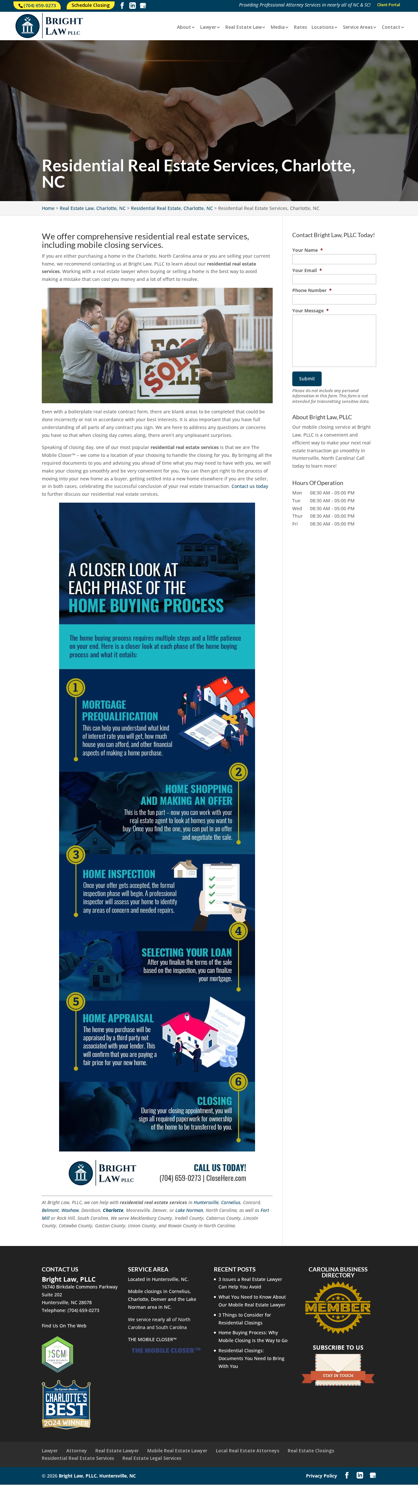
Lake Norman (189, 1210)
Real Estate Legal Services (151, 1458)
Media (278, 27)
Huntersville (206, 1202)
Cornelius (230, 1202)
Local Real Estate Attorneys (247, 1450)
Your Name (307, 250)
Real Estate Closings (311, 1450)
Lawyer (208, 27)
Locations (323, 27)
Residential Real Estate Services (78, 1458)
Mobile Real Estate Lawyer (177, 1450)
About (184, 27)
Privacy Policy (321, 1476)
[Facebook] (122, 6)
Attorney (76, 1450)
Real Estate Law (243, 27)
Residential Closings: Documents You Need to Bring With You (251, 1358)
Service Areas (358, 27)
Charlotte (113, 1210)
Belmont (50, 1210)
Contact (391, 27)
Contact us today (250, 486)
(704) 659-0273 (40, 5)
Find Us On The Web (64, 1326)
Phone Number (312, 290)
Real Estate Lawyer (117, 1450)
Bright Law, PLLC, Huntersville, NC (97, 1476)
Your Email (307, 270)
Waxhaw (70, 1210)
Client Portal (388, 5)
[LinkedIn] (132, 6)
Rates (300, 27)
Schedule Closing (91, 5)
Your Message (310, 311)
